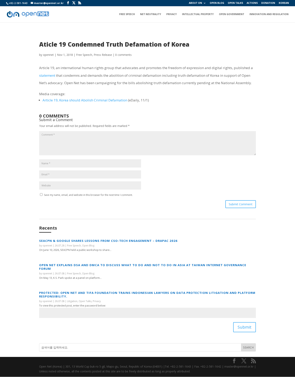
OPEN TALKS (235, 3)
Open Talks (85, 301)
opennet (48, 55)
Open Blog (88, 245)
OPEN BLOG (217, 3)
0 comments (123, 55)
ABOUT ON (195, 3)
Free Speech (127, 14)
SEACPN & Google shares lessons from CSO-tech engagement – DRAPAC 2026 (108, 241)
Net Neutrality (150, 14)
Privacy (171, 14)
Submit (244, 327)
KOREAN (284, 3)
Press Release (103, 55)
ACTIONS (252, 3)
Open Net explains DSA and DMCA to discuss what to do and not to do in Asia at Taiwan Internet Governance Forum (142, 267)
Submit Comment (240, 204)
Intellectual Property (198, 14)
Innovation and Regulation (269, 14)
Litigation (72, 301)
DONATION (268, 3)
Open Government (231, 14)
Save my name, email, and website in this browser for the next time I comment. (88, 195)
